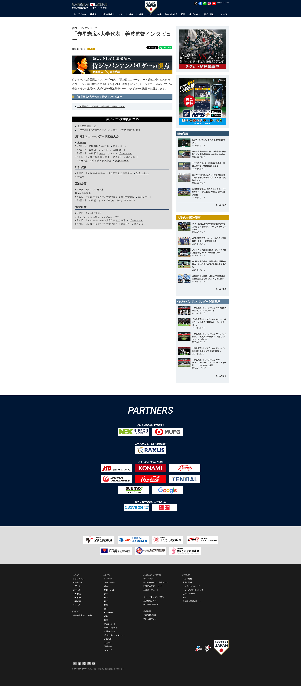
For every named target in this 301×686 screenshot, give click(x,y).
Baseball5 (108, 613)
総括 (106, 616)
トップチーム (78, 579)
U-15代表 (77, 597)
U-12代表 (77, 601)
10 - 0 (102, 153)
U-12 (106, 605)
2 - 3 (120, 173)
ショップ (108, 650)
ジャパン (108, 579)
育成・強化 (187, 579)
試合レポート (119, 146)
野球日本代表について (152, 586)
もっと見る (221, 205)
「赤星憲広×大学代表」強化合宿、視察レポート (101, 106)
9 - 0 (101, 150)
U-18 (106, 597)
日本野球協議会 (150, 615)
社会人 (107, 586)
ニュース (108, 643)
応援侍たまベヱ (150, 601)
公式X (185, 597)
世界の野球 (187, 582)
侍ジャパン (148, 579)
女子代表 (76, 605)
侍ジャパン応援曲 (150, 604)
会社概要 (147, 611)
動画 (106, 620)
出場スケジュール (150, 590)
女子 (106, 609)
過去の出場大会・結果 (82, 615)
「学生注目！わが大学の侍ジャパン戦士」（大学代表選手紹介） (109, 130)
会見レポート (110, 631)
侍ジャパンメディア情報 (153, 597)
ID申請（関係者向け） (192, 601)
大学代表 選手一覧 (86, 126)
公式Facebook (189, 594)
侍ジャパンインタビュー (114, 635)
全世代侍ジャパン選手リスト (155, 582)
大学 (106, 594)
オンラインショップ (191, 586)
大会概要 (81, 142)
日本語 (219, 2)
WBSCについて (150, 619)
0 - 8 (101, 146)
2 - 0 (118, 220)
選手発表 (108, 646)
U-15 (106, 601)
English (226, 3)
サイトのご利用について (193, 590)
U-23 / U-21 (78, 586)
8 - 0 (110, 157)
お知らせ (108, 639)
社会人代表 (77, 582)
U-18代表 (77, 594)
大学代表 (76, 590)
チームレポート (110, 628)
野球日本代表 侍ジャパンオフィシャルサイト (91, 6)
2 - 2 (118, 224)
